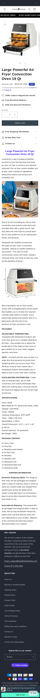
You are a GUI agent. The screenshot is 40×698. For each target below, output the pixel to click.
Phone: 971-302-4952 (13, 566)
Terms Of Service (11, 616)
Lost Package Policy (12, 611)
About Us (8, 579)
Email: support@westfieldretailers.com (20, 561)
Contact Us (8, 632)
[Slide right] (25, 63)
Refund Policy (9, 595)
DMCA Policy (9, 605)
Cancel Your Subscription (14, 642)
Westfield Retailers (13, 683)
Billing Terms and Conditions (15, 626)
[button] (4, 9)
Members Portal (10, 637)
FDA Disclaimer (10, 621)
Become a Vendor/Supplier (14, 585)
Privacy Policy (9, 600)
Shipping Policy (10, 590)
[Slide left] (15, 63)
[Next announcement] (35, 3)
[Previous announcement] (4, 3)
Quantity (5, 110)
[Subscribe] (32, 657)
